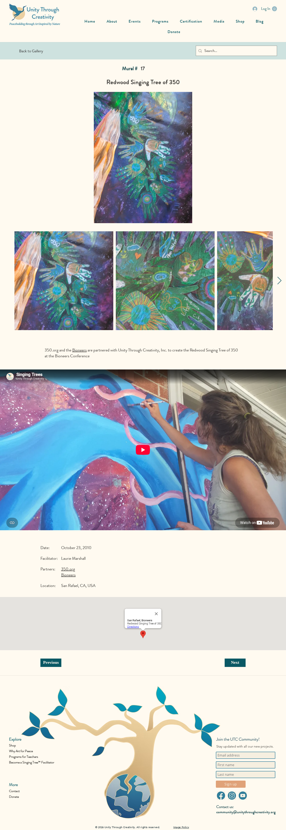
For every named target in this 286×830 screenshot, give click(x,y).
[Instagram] (231, 795)
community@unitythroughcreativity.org (246, 812)
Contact (14, 791)
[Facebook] (220, 795)
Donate (14, 796)
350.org (51, 350)
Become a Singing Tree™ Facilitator (31, 762)
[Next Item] (279, 281)
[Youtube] (242, 795)
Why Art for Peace (21, 751)
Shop (12, 745)
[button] (274, 8)
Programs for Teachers (23, 756)
